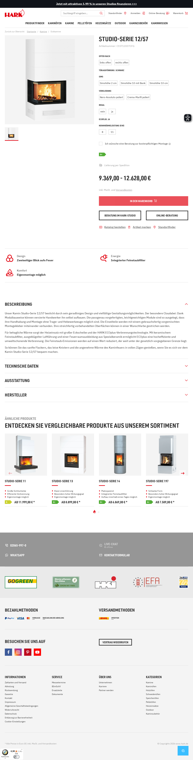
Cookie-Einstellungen (15, 721)
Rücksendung (11, 690)
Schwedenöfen (153, 694)
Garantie (9, 694)
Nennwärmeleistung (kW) (111, 125)
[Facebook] (8, 652)
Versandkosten (124, 190)
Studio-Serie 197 (157, 481)
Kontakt (8, 698)
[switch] (16, 757)
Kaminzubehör (153, 713)
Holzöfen (150, 690)
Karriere (103, 686)
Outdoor (150, 709)
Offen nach (104, 56)
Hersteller (16, 394)
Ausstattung (17, 380)
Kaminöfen (151, 686)
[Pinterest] (27, 652)
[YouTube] (37, 652)
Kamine (149, 682)
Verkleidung (105, 90)
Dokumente (57, 694)
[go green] (21, 582)
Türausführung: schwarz (111, 70)
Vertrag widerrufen (115, 642)
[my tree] (66, 582)
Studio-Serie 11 (15, 481)
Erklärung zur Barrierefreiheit (18, 717)
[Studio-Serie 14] (120, 455)
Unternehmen (105, 682)
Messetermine (59, 682)
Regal (102, 105)
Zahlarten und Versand (15, 682)
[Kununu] (183, 582)
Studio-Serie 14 (109, 481)
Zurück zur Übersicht (14, 31)
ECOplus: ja (104, 119)
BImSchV (56, 686)
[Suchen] (101, 13)
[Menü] (22, 750)
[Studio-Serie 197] (167, 455)
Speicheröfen (152, 698)
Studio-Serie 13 (62, 481)
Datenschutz (11, 713)
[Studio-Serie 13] (73, 455)
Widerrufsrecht (12, 709)
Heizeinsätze (152, 706)
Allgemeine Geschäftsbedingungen (21, 706)
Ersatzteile (57, 690)
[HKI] (105, 582)
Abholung (9, 686)
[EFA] (147, 582)
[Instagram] (18, 652)
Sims (101, 76)
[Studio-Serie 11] (26, 455)
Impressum (10, 702)
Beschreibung (18, 304)
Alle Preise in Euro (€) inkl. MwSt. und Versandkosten (31, 743)
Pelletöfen (151, 702)
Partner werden (106, 690)
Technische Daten (21, 366)
